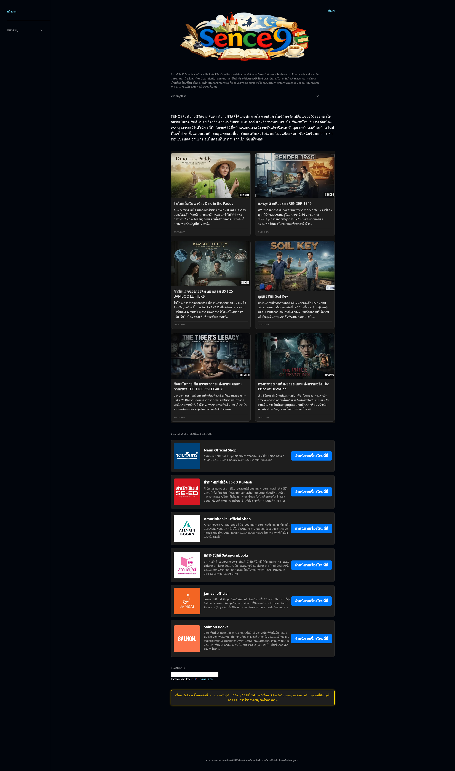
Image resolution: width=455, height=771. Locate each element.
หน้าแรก (11, 11)
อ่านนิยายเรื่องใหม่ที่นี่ (311, 455)
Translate (205, 679)
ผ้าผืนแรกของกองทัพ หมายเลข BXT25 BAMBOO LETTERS (203, 293)
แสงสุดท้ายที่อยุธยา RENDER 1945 (285, 203)
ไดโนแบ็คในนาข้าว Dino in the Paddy (203, 203)
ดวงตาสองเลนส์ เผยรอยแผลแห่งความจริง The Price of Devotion (293, 386)
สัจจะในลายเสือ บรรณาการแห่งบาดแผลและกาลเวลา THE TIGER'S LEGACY (208, 386)
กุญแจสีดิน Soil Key (273, 296)
